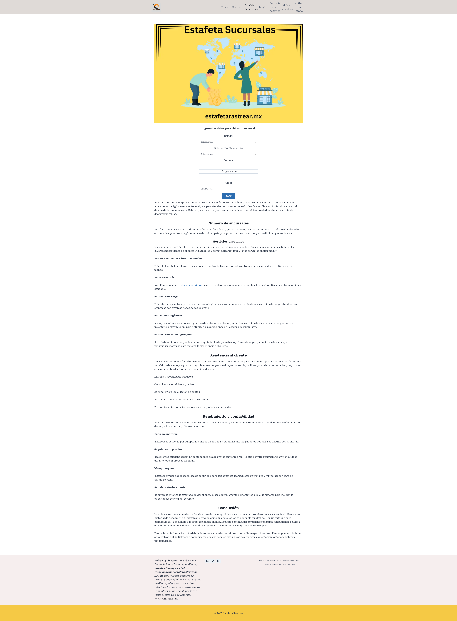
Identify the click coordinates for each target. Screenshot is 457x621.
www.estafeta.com (165, 598)
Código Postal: (228, 171)
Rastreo (236, 7)
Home (224, 7)
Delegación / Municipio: (228, 148)
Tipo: (228, 182)
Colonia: (228, 160)
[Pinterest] (218, 561)
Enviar (229, 195)
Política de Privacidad (291, 560)
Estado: (228, 136)
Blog (262, 7)
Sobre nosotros (287, 7)
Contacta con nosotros (275, 7)
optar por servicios (190, 285)
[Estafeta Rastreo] (156, 7)
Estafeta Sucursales (250, 7)
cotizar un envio (299, 7)
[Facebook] (207, 561)
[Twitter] (212, 561)
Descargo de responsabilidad (270, 560)
